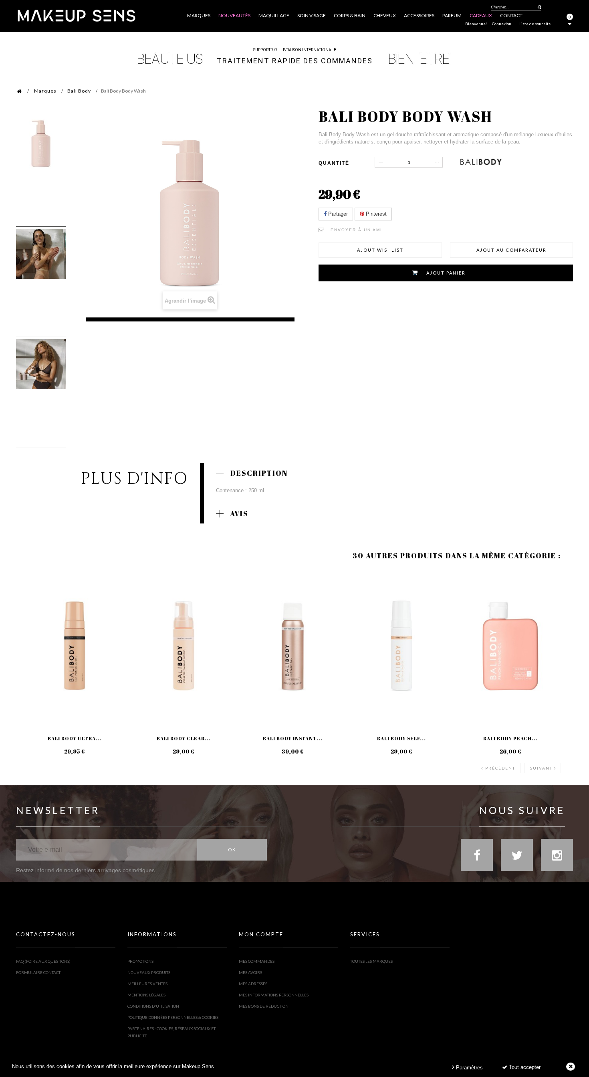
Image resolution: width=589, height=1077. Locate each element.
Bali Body (79, 91)
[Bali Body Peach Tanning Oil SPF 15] (510, 646)
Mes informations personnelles (274, 994)
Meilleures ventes (147, 983)
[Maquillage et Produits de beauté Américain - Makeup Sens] (76, 15)
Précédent (500, 768)
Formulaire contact (38, 972)
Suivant (541, 768)
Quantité (334, 163)
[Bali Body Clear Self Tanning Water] (183, 646)
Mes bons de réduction (263, 1006)
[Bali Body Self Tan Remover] (401, 646)
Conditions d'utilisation (153, 1006)
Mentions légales (146, 994)
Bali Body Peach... (510, 738)
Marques (45, 91)
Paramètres (468, 1068)
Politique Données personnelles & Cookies (172, 1017)
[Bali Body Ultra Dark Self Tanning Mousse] (74, 646)
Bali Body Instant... (293, 738)
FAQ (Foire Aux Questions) (43, 961)
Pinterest (375, 214)
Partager (337, 214)
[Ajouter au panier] (32, 603)
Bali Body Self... (401, 738)
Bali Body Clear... (184, 738)
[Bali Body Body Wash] (41, 144)
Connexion (501, 23)
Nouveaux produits (148, 972)
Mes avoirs (250, 972)
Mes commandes (256, 961)
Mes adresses (253, 983)
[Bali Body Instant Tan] (292, 646)
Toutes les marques (371, 961)
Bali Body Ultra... (75, 738)
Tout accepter (524, 1067)
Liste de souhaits (535, 23)
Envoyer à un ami (356, 230)
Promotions (140, 961)
